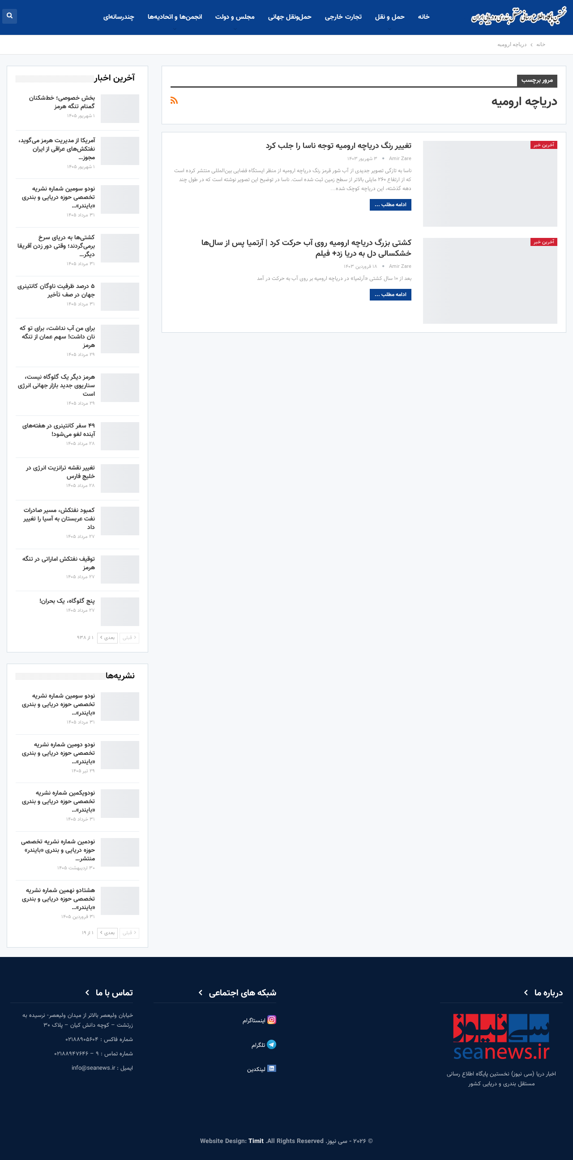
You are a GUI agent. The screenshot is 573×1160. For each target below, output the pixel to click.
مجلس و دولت (235, 17)
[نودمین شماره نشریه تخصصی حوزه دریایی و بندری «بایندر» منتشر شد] (120, 852)
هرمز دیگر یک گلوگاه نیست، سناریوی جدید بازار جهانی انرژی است (56, 386)
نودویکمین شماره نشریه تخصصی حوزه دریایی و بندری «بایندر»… (58, 801)
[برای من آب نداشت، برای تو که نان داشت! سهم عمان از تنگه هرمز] (120, 339)
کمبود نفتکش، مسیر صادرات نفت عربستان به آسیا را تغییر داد (59, 519)
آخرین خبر (544, 145)
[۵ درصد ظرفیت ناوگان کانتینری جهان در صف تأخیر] (120, 297)
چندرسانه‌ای (118, 17)
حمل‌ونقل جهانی (290, 17)
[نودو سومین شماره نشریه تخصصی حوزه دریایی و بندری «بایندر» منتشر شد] (120, 199)
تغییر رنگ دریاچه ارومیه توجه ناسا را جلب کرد (338, 146)
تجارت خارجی (343, 17)
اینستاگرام (255, 1020)
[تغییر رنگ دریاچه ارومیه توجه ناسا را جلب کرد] (490, 184)
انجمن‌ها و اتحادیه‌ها (175, 17)
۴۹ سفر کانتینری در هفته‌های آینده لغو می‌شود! (58, 430)
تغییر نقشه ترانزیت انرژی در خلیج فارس (60, 472)
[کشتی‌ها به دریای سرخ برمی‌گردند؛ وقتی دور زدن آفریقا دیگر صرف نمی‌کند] (120, 248)
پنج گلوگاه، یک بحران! (67, 601)
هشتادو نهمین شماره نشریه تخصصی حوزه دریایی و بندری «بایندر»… (58, 899)
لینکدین (257, 1069)
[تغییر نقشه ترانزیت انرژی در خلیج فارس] (120, 478)
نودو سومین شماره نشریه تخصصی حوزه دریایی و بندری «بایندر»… (58, 197)
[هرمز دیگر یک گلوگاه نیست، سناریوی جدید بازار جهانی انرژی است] (120, 387)
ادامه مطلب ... (390, 205)
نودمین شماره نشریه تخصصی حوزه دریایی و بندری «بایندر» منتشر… (58, 850)
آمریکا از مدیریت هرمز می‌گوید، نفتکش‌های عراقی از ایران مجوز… (56, 149)
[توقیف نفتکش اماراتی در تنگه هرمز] (120, 569)
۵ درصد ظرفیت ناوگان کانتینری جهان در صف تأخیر (56, 291)
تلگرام (259, 1045)
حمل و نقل (390, 17)
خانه (424, 17)
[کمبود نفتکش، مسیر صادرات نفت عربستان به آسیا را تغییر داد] (120, 521)
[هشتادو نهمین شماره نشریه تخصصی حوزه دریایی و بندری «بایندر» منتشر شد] (120, 901)
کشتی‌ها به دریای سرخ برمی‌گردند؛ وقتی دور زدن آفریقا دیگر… (56, 246)
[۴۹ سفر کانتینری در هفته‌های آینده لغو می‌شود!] (120, 436)
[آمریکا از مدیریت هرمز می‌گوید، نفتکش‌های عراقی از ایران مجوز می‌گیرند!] (120, 151)
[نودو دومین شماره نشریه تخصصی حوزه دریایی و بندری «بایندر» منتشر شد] (120, 755)
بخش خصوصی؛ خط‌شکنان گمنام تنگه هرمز (62, 102)
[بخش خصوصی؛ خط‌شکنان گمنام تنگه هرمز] (120, 108)
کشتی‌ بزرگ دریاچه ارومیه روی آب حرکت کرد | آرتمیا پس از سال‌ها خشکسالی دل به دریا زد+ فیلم (306, 248)
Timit (256, 1142)
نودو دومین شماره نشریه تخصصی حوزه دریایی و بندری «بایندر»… (58, 753)
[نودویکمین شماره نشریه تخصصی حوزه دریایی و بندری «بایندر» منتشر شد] (120, 803)
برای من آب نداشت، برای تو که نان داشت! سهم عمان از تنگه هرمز (57, 337)
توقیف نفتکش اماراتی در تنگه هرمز (58, 564)
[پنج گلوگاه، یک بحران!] (120, 611)
